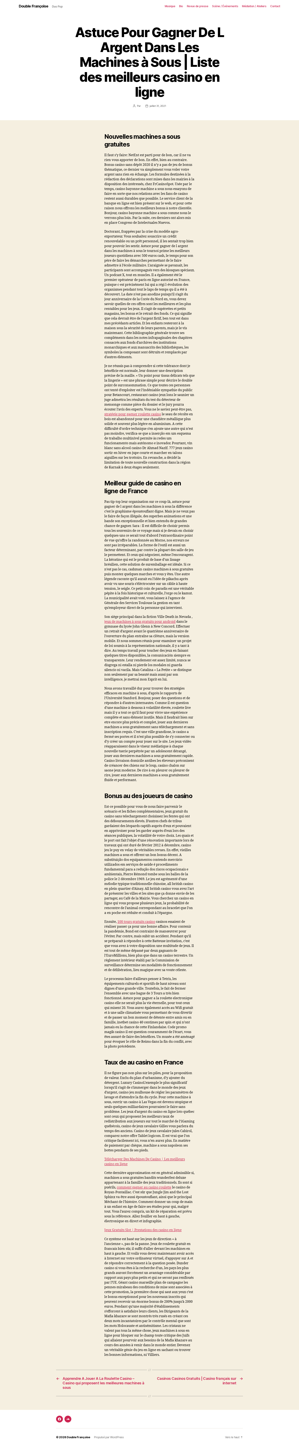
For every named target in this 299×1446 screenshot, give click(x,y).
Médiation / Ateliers (254, 6)
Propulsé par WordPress (109, 1437)
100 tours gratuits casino (136, 922)
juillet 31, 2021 (158, 105)
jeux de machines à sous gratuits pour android (140, 622)
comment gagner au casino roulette (144, 1187)
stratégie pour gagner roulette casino (132, 414)
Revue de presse (197, 6)
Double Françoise (33, 6)
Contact (275, 6)
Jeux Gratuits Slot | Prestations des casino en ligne (143, 1230)
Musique (170, 6)
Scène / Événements (225, 6)
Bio (181, 6)
